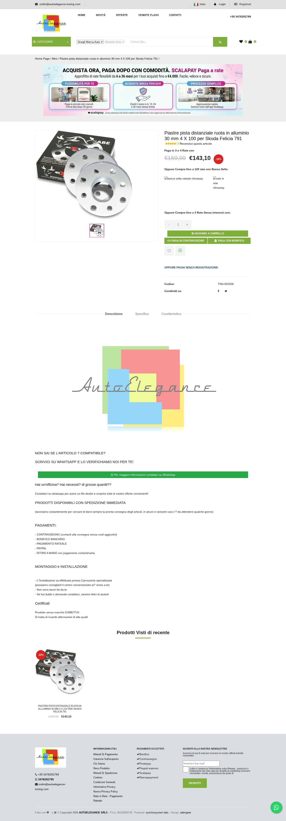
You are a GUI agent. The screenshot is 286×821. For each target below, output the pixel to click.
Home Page (42, 58)
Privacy (231, 768)
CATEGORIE (44, 41)
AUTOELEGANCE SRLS (93, 812)
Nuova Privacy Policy (105, 791)
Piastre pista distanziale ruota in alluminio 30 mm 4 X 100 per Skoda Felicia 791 (109, 58)
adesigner (185, 812)
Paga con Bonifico (230, 240)
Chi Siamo (99, 763)
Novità (100, 15)
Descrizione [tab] (114, 314)
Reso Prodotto (101, 768)
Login (222, 4)
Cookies (98, 777)
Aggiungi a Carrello (209, 233)
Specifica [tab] (142, 314)
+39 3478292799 (48, 774)
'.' (36, 651)
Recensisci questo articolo (196, 143)
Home (81, 15)
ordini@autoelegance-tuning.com (59, 4)
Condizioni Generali (104, 782)
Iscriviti (195, 783)
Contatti (175, 15)
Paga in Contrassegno (187, 240)
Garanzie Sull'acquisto (105, 759)
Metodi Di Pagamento (105, 754)
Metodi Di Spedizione (105, 773)
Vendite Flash (148, 15)
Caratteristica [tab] (171, 314)
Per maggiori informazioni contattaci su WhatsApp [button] (144, 474)
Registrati (245, 4)
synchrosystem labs (157, 812)
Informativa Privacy (104, 786)
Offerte (122, 15)
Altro (54, 58)
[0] (242, 41)
